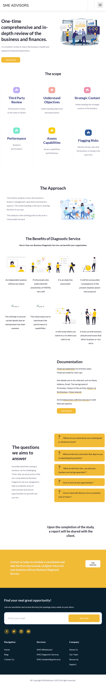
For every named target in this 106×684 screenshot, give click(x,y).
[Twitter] (14, 631)
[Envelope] (28, 631)
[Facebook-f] (6, 631)
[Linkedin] (21, 631)
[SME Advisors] (16, 2)
